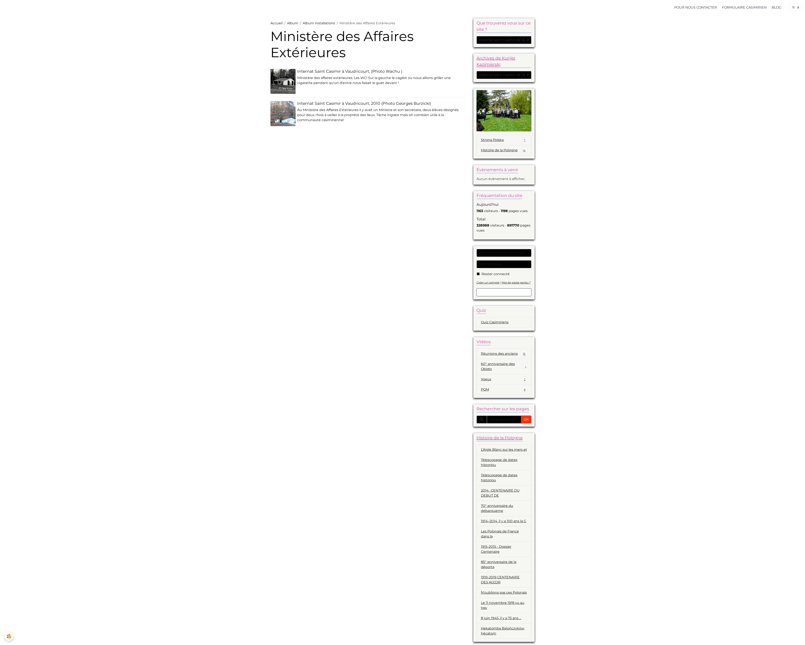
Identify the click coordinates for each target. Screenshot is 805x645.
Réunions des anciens (503, 354)
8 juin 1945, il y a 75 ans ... (501, 618)
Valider (504, 292)
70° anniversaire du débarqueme (497, 508)
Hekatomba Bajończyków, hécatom (503, 630)
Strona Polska (503, 140)
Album (292, 23)
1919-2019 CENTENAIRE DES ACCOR (500, 579)
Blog (776, 7)
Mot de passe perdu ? (516, 282)
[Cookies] (9, 636)
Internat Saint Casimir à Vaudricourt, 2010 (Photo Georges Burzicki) (364, 103)
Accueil (276, 23)
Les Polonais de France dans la (500, 533)
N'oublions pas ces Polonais (504, 592)
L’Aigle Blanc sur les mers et (504, 450)
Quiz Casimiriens (495, 322)
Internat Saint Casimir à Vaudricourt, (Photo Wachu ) (349, 71)
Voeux (503, 379)
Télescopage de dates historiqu (499, 462)
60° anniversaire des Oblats (503, 366)
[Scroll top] (796, 636)
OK (526, 419)
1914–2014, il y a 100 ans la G (503, 521)
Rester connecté (496, 274)
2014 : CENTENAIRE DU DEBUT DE (500, 492)
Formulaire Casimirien (744, 7)
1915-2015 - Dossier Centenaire (496, 549)
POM (503, 389)
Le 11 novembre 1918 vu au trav (502, 605)
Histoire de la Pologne (503, 150)
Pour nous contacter (695, 7)
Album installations (319, 23)
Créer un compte (488, 282)
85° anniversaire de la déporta (498, 564)
